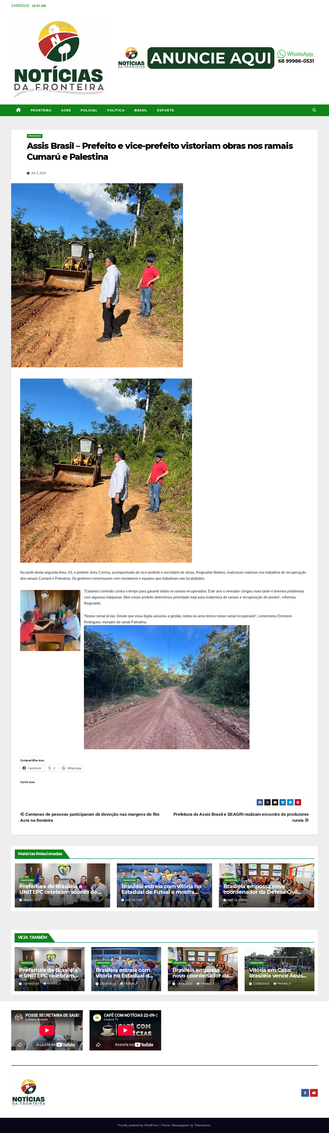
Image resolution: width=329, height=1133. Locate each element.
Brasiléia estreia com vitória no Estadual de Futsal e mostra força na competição (161, 892)
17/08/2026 (261, 983)
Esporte (165, 110)
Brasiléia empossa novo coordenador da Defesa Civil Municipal (260, 892)
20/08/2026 (31, 983)
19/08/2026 (108, 983)
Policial (89, 110)
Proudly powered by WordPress (139, 1125)
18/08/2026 (185, 983)
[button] (314, 110)
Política (115, 110)
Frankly (54, 983)
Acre (66, 110)
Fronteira (41, 110)
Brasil (140, 110)
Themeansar (202, 1125)
